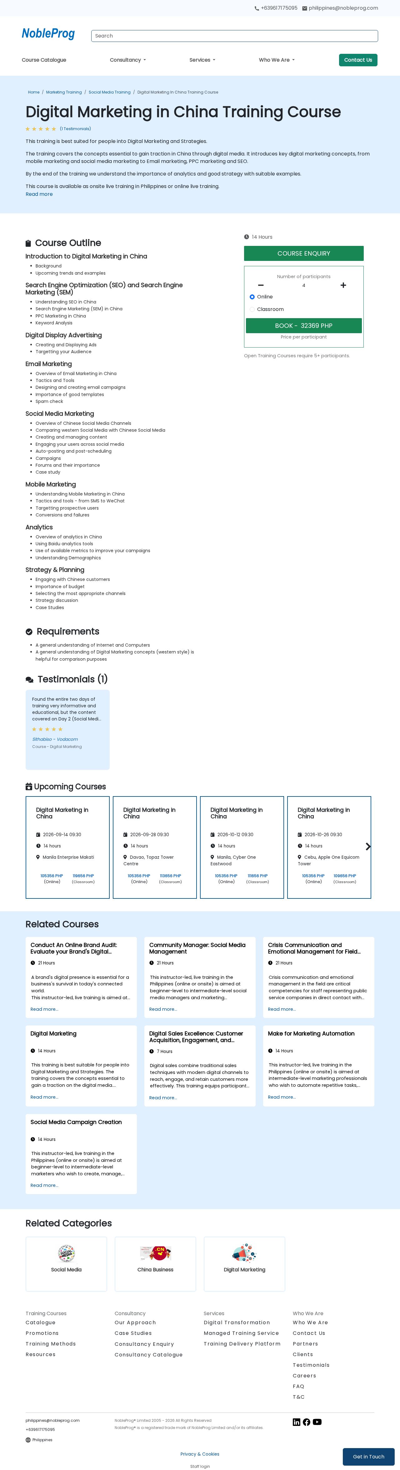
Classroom (270, 309)
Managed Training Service (241, 1333)
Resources (41, 1354)
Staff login (200, 1466)
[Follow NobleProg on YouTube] (317, 1422)
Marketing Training (64, 92)
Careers (304, 1375)
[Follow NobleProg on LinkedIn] (296, 1422)
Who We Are (275, 60)
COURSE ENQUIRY (304, 253)
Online (265, 296)
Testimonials (311, 1365)
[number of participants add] (345, 285)
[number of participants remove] (263, 285)
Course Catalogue (44, 60)
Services (201, 60)
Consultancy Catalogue (149, 1354)
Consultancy (126, 60)
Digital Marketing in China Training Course (178, 92)
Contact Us (358, 60)
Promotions (42, 1333)
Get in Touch (368, 1456)
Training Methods (51, 1343)
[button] (367, 846)
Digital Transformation (237, 1322)
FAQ (299, 1386)
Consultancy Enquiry (144, 1344)
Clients (303, 1354)
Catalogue (41, 1322)
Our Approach (135, 1322)
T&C (299, 1397)
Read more (39, 194)
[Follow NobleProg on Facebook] (306, 1422)
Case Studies (133, 1333)
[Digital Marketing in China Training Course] (54, 33)
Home (33, 92)
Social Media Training (110, 92)
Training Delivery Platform (242, 1343)
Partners (305, 1343)
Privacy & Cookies (200, 1454)
